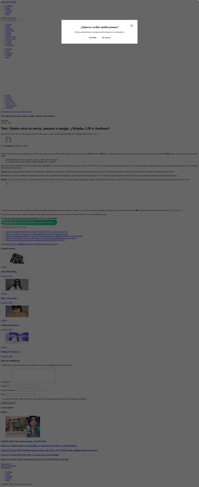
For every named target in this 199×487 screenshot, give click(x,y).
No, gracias (106, 37)
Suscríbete (92, 37)
